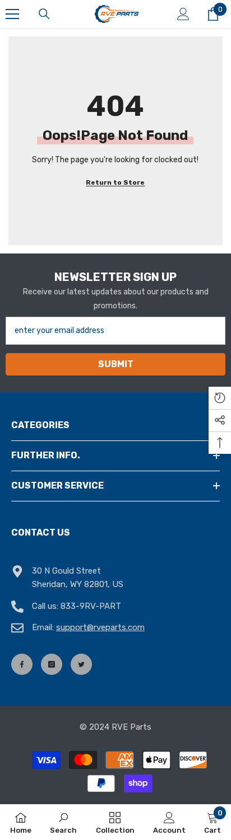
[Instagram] (51, 664)
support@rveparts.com (100, 627)
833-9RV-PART (91, 606)
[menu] (12, 14)
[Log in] (183, 14)
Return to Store (115, 182)
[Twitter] (81, 664)
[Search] (44, 14)
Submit (115, 364)
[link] (63, 822)
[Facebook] (22, 664)
